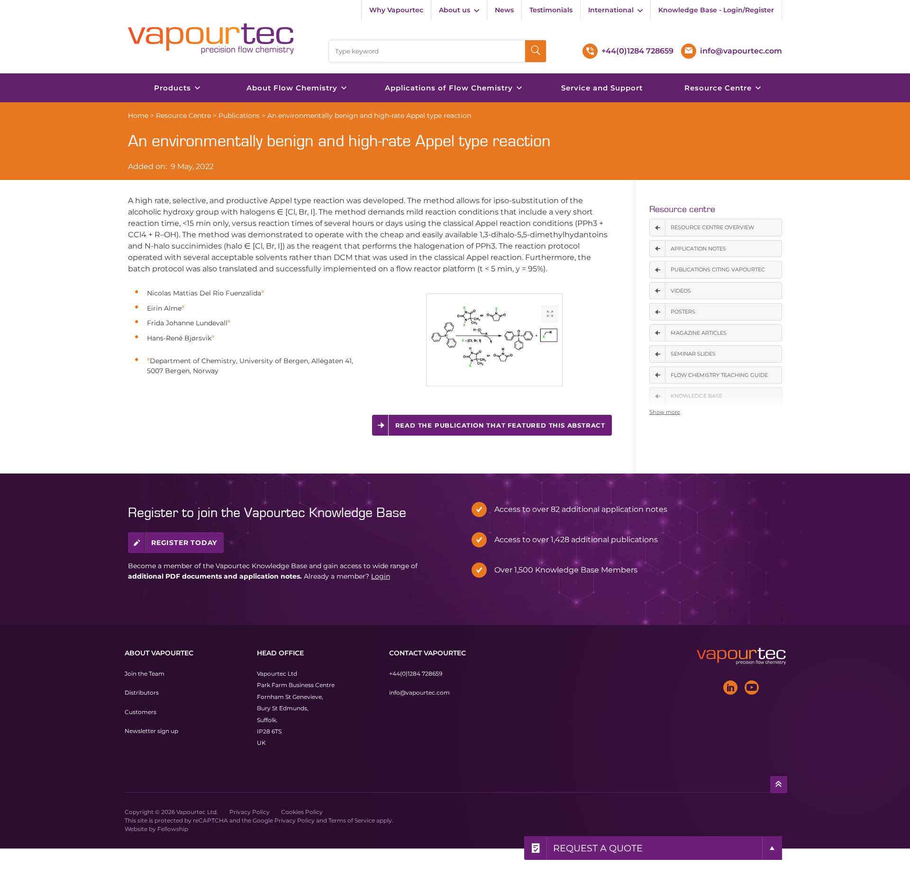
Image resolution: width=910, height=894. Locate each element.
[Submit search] (535, 51)
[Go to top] (778, 784)
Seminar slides (693, 353)
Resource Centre (183, 115)
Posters (683, 311)
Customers (140, 711)
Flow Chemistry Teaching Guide (719, 375)
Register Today (184, 542)
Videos (681, 290)
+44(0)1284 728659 (415, 673)
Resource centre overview (712, 227)
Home (138, 115)
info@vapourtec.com (419, 692)
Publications (239, 115)
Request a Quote (598, 848)
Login (380, 576)
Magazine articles (699, 333)
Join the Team (144, 673)
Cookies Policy (302, 811)
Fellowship (172, 828)
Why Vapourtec (396, 10)
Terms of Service (351, 820)
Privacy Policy (249, 811)
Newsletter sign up (151, 730)
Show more (664, 412)
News (504, 10)
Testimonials (551, 10)
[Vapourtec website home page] (211, 38)
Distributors (142, 692)
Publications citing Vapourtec (718, 269)
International (611, 10)
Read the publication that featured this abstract (500, 425)
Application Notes (698, 248)
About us (454, 10)
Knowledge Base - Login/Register (716, 10)
